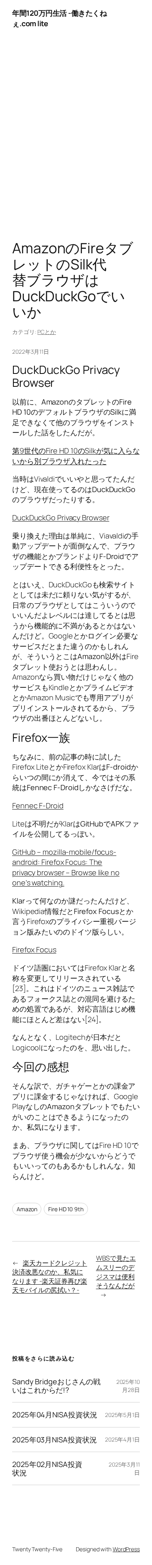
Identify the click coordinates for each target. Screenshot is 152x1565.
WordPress (126, 1549)
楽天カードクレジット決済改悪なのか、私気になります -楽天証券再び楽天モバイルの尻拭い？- (49, 1276)
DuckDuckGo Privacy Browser (60, 517)
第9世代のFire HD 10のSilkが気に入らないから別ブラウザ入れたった (75, 456)
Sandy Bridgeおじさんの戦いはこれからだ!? (56, 1385)
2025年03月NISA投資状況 (54, 1440)
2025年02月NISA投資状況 (47, 1468)
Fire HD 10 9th (65, 1209)
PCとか (46, 332)
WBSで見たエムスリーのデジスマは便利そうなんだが (116, 1272)
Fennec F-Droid (38, 805)
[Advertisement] (76, 140)
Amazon (27, 1209)
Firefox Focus (34, 949)
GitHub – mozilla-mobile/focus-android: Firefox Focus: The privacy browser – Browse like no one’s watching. (66, 867)
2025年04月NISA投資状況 (54, 1415)
